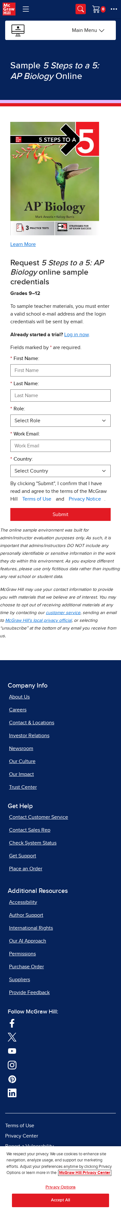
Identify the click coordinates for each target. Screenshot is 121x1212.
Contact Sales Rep (29, 830)
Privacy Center (21, 1136)
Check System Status (32, 842)
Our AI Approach (27, 940)
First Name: (24, 358)
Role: (17, 408)
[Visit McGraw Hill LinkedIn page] (12, 1092)
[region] (60, 1179)
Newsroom (21, 748)
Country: (21, 459)
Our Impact (21, 774)
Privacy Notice (85, 499)
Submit (60, 514)
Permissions (22, 953)
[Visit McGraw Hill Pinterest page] (12, 1078)
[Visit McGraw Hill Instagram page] (12, 1064)
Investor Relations (29, 735)
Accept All (60, 1200)
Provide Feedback (29, 992)
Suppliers (19, 979)
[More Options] (113, 9)
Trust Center (23, 787)
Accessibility (23, 902)
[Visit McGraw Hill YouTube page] (12, 1050)
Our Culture (22, 761)
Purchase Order (26, 966)
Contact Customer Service (38, 817)
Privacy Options (60, 1187)
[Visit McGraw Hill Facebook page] (12, 1022)
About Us (19, 696)
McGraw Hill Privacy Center (84, 1173)
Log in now (76, 334)
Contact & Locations (31, 722)
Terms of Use (36, 499)
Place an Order (25, 868)
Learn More (23, 244)
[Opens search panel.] (81, 9)
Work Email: (25, 433)
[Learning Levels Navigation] (26, 9)
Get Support (22, 855)
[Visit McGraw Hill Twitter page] (12, 1036)
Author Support (26, 915)
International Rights (31, 928)
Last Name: (24, 383)
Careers (17, 709)
